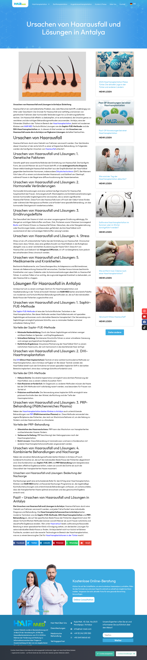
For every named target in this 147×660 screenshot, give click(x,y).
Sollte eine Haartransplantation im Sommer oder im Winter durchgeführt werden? (114, 225)
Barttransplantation (60, 4)
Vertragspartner (58, 641)
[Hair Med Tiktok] (144, 327)
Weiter (118, 640)
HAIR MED (28, 126)
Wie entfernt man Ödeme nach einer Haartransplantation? (112, 272)
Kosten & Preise (100, 4)
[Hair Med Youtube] (144, 316)
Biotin (15, 225)
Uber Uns (113, 4)
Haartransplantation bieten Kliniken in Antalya (43, 411)
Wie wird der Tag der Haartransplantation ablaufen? (112, 177)
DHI (18, 360)
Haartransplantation (39, 4)
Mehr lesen (105, 91)
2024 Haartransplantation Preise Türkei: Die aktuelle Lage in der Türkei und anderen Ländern (113, 84)
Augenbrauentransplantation (81, 4)
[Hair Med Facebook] (144, 322)
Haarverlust (56, 523)
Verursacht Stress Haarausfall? (112, 317)
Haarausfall (51, 149)
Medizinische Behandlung (56, 634)
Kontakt (122, 4)
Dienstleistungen (58, 628)
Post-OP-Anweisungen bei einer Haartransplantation (113, 131)
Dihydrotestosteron (64, 171)
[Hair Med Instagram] (144, 311)
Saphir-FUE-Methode (26, 311)
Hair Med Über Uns (59, 623)
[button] (115, 332)
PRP (31, 414)
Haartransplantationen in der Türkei (61, 535)
